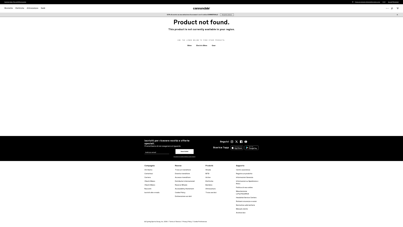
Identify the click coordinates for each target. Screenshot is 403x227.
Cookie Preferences (200, 222)
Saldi (43, 8)
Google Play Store (251, 148)
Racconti (147, 189)
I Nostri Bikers (149, 181)
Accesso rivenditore (182, 177)
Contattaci (148, 174)
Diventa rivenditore (182, 174)
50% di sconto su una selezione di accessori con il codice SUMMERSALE (192, 15)
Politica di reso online (244, 187)
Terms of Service (175, 222)
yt (246, 141)
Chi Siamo (148, 170)
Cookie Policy (180, 192)
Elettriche (19, 8)
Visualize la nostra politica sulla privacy (184, 157)
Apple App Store (237, 148)
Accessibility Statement (184, 189)
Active (208, 177)
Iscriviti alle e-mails (151, 192)
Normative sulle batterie (245, 205)
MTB (207, 174)
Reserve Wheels (181, 185)
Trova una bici (211, 192)
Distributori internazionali (185, 181)
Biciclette (8, 8)
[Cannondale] (201, 8)
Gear (214, 45)
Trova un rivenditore (183, 170)
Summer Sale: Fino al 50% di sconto (15, 2)
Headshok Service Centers (246, 198)
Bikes (189, 45)
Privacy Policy (187, 222)
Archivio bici (240, 213)
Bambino (208, 185)
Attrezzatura (32, 8)
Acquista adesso (227, 15)
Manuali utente (242, 209)
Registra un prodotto (244, 174)
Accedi (390, 2)
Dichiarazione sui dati (183, 196)
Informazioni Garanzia (244, 177)
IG (232, 141)
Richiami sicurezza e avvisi (246, 201)
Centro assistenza (243, 170)
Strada (208, 170)
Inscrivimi (184, 151)
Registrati (396, 2)
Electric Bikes (201, 45)
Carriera (147, 177)
